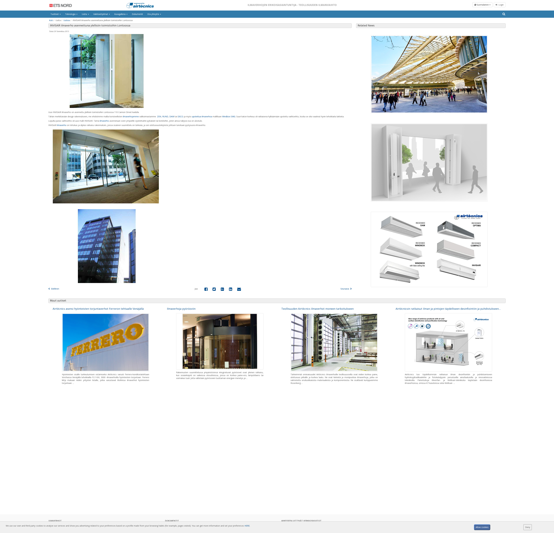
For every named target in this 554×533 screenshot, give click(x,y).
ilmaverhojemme (131, 116)
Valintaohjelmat (100, 14)
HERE (247, 525)
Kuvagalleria (120, 14)
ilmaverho (104, 120)
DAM (171, 116)
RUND (165, 116)
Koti (51, 20)
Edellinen (54, 288)
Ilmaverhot (55, 520)
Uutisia (66, 20)
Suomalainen (482, 4)
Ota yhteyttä (153, 14)
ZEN (159, 116)
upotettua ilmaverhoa (202, 116)
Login (500, 4)
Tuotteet (54, 14)
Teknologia (70, 14)
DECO (180, 116)
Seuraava (345, 288)
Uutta (85, 14)
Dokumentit (137, 14)
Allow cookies (482, 527)
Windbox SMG (228, 116)
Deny (527, 527)
